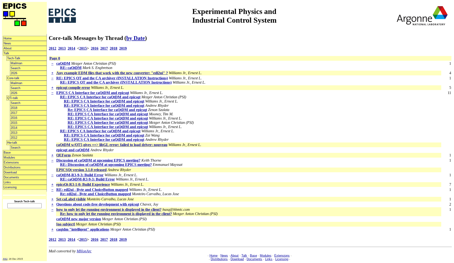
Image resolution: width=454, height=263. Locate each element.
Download (10, 172)
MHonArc (84, 251)
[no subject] (65, 224)
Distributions (12, 167)
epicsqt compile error (73, 88)
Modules (9, 157)
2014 (14, 127)
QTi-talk (12, 98)
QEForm (63, 155)
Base (7, 152)
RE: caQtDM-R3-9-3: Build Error (87, 179)
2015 (14, 123)
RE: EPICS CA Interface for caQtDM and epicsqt (100, 97)
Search (15, 68)
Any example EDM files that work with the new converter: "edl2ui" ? (112, 73)
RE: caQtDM (71, 68)
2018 (14, 108)
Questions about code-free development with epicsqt (97, 204)
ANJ (5, 259)
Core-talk (13, 78)
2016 (14, 118)
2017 (14, 113)
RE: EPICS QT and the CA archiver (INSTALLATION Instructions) (112, 78)
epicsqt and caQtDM (72, 150)
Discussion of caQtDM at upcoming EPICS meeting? (98, 160)
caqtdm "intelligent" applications (82, 229)
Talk (6, 53)
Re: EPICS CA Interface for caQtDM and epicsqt (107, 110)
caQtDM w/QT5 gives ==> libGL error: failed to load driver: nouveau (111, 145)
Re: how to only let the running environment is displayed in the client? (116, 214)
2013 (14, 132)
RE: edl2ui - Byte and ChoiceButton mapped (92, 190)
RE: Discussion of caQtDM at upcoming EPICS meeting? (106, 165)
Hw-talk (12, 142)
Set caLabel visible (71, 199)
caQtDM (63, 63)
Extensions (11, 162)
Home (8, 38)
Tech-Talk (13, 58)
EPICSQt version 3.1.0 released (81, 170)
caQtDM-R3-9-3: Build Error (80, 175)
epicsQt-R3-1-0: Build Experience (83, 184)
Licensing (10, 187)
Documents (11, 177)
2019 (123, 48)
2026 (14, 73)
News (7, 43)
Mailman (16, 63)
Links (7, 182)
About (8, 48)
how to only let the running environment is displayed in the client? (109, 209)
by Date (135, 38)
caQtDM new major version (78, 219)
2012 (14, 137)
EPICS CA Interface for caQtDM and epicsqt (92, 93)
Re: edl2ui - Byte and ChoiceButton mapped (95, 194)
